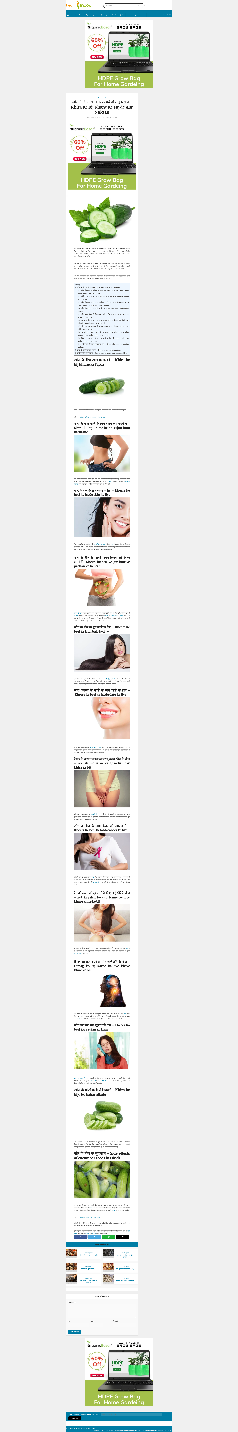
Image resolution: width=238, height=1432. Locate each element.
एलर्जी (90, 1208)
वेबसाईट (116, 1321)
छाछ (126, 948)
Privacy (78, 1428)
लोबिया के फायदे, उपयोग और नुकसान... (125, 1280)
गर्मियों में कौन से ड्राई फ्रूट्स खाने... (88, 1255)
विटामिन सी (95, 882)
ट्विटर (94, 1233)
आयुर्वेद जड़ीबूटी (113, 15)
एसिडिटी (114, 615)
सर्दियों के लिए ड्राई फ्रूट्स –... (89, 1269)
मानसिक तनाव (78, 1019)
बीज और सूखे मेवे (102, 98)
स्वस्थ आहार (134, 15)
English (169, 15)
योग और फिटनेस (78, 15)
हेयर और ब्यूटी (104, 15)
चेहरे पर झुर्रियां (102, 1081)
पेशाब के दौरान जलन (96, 814)
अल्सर (121, 615)
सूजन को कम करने (79, 1078)
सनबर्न (103, 544)
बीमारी (72, 15)
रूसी (113, 679)
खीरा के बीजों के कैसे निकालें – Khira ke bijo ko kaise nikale (99, 350)
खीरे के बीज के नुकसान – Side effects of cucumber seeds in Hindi (102, 353)
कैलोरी (110, 481)
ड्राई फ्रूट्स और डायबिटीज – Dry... (125, 1269)
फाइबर (76, 615)
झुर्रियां (113, 544)
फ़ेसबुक (87, 1233)
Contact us (84, 1428)
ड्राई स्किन (97, 544)
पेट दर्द (113, 1210)
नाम (70, 1321)
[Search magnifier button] (139, 5)
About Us (72, 1428)
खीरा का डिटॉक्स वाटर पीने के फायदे (90, 1218)
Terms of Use (91, 1428)
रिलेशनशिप (142, 15)
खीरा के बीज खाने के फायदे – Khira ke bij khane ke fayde (98, 287)
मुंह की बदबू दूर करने (95, 747)
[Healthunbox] (79, 5)
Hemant (91, 117)
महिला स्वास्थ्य (95, 15)
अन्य (148, 15)
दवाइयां (127, 15)
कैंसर (92, 877)
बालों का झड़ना (107, 679)
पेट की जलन (77, 953)
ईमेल (93, 1321)
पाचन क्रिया (77, 613)
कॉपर (125, 1013)
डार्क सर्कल (93, 1081)
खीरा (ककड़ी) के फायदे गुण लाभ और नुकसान (92, 417)
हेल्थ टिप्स (122, 15)
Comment (72, 1302)
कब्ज (106, 615)
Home (67, 1428)
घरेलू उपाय (88, 15)
